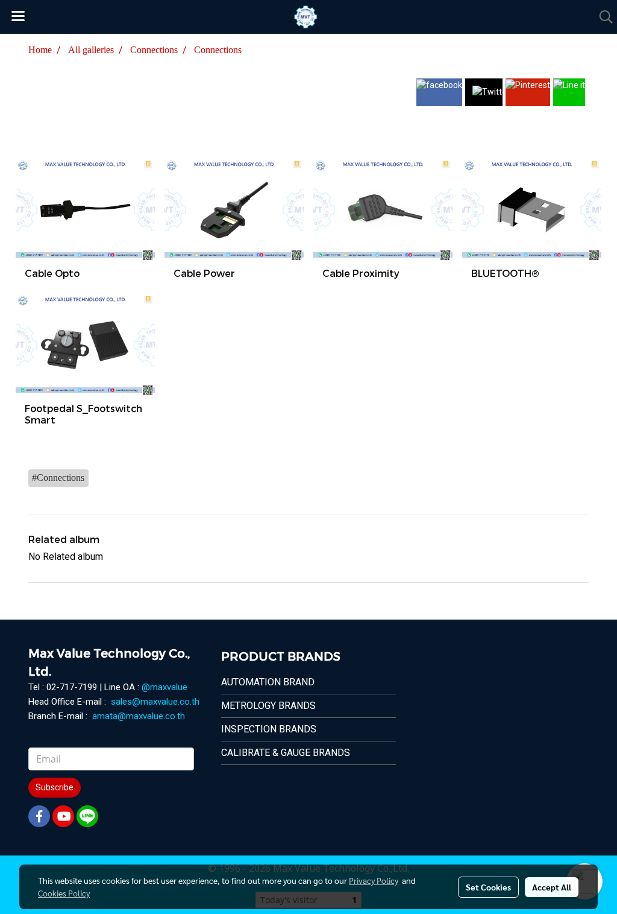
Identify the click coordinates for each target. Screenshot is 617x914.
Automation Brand (268, 682)
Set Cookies (488, 886)
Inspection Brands (268, 729)
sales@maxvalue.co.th (155, 701)
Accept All (551, 886)
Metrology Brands (268, 705)
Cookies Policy (64, 892)
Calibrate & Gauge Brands (285, 752)
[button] (602, 17)
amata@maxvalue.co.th (138, 716)
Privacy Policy (373, 880)
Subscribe (55, 787)
